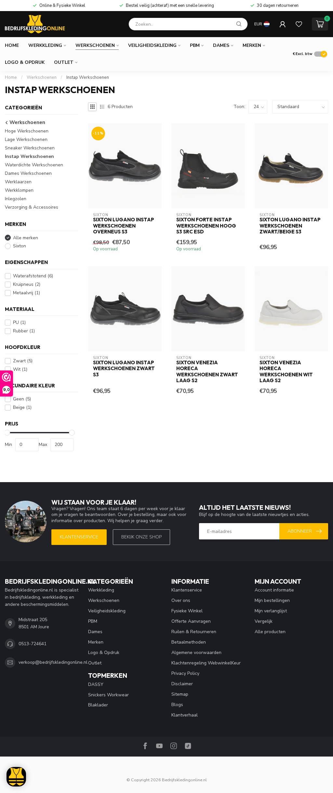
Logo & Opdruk (25, 62)
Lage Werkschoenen (26, 139)
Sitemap (179, 694)
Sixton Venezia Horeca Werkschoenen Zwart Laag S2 (207, 371)
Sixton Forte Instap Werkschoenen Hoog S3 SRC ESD (206, 226)
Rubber (24, 330)
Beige (22, 407)
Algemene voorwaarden (196, 652)
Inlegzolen (15, 199)
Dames (221, 45)
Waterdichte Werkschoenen (34, 165)
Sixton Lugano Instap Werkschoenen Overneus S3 (123, 226)
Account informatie (274, 590)
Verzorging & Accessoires (31, 207)
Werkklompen (19, 190)
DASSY (95, 684)
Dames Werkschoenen (28, 173)
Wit (20, 369)
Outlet (63, 62)
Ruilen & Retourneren (193, 632)
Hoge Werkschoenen (26, 131)
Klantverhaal (184, 715)
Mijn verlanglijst (271, 611)
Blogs (177, 705)
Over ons (180, 600)
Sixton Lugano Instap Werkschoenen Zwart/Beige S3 (290, 226)
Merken (252, 45)
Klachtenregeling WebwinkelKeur (206, 663)
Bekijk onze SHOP (141, 537)
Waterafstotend (33, 275)
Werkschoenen (95, 45)
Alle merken (25, 237)
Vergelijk (264, 621)
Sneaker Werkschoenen (30, 148)
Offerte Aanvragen (191, 621)
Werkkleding (45, 45)
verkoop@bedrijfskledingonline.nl (53, 662)
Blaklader (98, 705)
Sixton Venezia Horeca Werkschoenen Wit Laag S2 (286, 371)
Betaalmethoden (188, 642)
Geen (22, 398)
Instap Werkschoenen (87, 77)
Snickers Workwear (108, 695)
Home (12, 45)
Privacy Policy (185, 673)
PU (19, 322)
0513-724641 (33, 644)
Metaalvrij (26, 292)
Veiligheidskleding (152, 45)
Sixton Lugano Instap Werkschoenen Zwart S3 (124, 369)
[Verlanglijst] (299, 24)
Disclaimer (182, 684)
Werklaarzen (18, 182)
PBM (195, 45)
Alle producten (270, 632)
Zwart (23, 360)
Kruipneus (26, 284)
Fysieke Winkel (187, 611)
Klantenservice (79, 537)
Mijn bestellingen (272, 600)
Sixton (19, 245)
